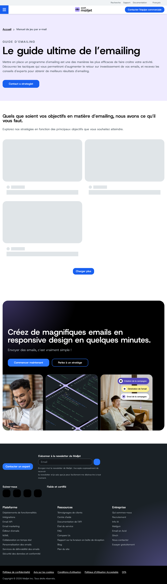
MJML (6, 535)
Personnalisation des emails (17, 544)
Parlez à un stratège (70, 362)
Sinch (115, 535)
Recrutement (119, 517)
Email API (7, 521)
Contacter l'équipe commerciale (144, 9)
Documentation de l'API (69, 521)
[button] (114, 2)
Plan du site (63, 549)
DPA (124, 572)
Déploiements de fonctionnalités (20, 512)
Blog (59, 544)
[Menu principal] (4, 9)
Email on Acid (119, 530)
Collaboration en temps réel (17, 539)
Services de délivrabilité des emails (21, 549)
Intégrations (9, 517)
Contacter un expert (18, 466)
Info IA (115, 521)
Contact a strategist (21, 83)
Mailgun (116, 526)
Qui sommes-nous (122, 512)
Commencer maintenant (28, 362)
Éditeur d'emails (11, 530)
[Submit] (97, 462)
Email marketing (11, 526)
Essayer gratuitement (123, 544)
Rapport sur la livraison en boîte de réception (80, 539)
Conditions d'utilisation (69, 572)
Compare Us (63, 535)
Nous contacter (120, 539)
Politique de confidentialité (16, 572)
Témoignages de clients (69, 512)
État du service (65, 526)
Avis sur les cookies (44, 572)
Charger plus (83, 271)
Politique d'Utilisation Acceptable (101, 572)
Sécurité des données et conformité (21, 553)
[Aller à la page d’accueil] (83, 9)
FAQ (59, 530)
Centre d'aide (64, 517)
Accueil (7, 29)
